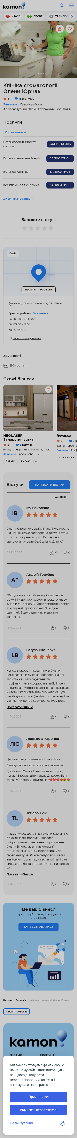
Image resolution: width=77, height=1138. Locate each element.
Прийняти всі (39, 1097)
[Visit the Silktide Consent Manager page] (62, 1123)
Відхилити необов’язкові (38, 1110)
